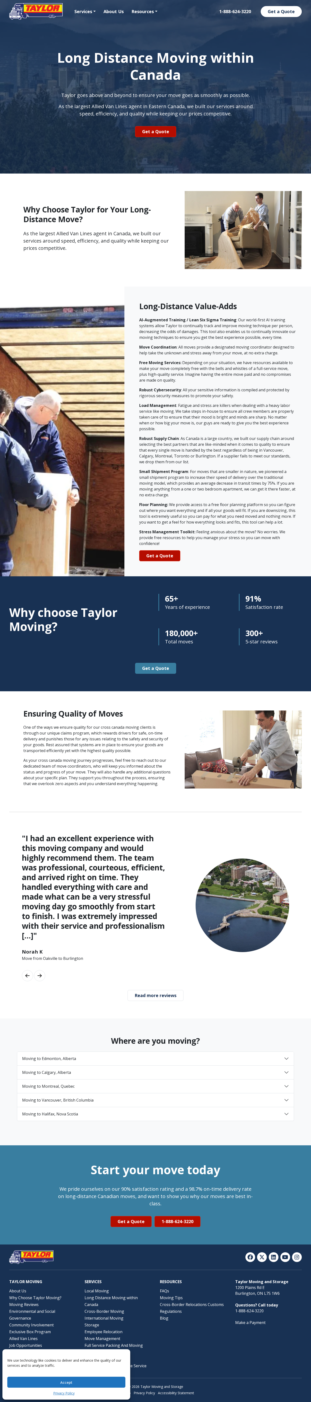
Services (83, 11)
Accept (66, 1382)
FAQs (164, 1291)
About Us (114, 11)
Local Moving (97, 1291)
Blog (164, 1318)
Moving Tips (171, 1297)
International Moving (104, 1318)
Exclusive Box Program (30, 1331)
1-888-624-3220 (235, 11)
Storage (92, 1325)
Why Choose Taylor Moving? (35, 1297)
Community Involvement (31, 1325)
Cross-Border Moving (104, 1311)
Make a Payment (250, 1322)
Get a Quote (281, 11)
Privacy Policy (64, 1393)
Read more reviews (155, 995)
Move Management (102, 1338)
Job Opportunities (25, 1345)
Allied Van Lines (23, 1338)
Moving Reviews (24, 1304)
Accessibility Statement (176, 1393)
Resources (142, 11)
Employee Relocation (103, 1331)
